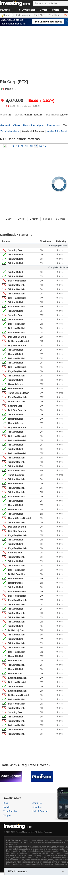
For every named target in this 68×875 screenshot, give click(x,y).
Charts (55, 10)
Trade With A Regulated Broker (24, 765)
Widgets (7, 815)
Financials (53, 125)
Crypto (43, 10)
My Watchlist (28, 10)
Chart (16, 125)
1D (35, 146)
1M (44, 146)
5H (31, 146)
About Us (37, 803)
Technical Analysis (10, 131)
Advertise (37, 807)
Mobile (6, 807)
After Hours (54, 15)
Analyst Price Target (57, 131)
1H (26, 146)
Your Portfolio (10, 811)
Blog (5, 803)
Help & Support (40, 811)
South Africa (39, 15)
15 (17, 146)
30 (22, 146)
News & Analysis (33, 125)
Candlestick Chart (5, 146)
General (5, 125)
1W (40, 146)
